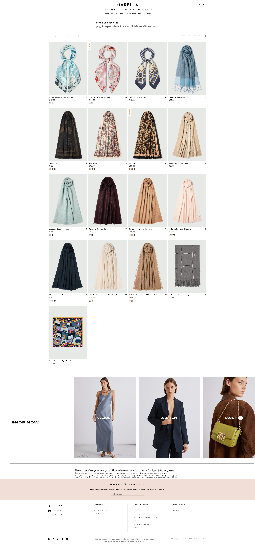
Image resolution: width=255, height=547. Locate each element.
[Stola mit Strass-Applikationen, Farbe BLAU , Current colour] (54, 301)
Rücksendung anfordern (141, 524)
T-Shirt (96, 472)
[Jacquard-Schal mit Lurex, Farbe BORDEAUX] (52, 235)
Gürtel (121, 14)
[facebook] (53, 539)
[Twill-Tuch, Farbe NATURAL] (94, 169)
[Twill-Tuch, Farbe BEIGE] (50, 169)
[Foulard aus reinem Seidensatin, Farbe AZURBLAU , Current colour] (50, 103)
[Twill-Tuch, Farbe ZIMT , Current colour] (132, 169)
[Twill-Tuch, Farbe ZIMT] (52, 169)
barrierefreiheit (139, 541)
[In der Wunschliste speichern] (86, 98)
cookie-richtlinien (130, 539)
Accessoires (147, 14)
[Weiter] (241, 418)
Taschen (114, 14)
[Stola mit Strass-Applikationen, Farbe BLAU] (134, 235)
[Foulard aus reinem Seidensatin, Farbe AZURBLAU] (90, 103)
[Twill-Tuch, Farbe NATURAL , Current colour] (54, 169)
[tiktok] (62, 539)
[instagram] (49, 539)
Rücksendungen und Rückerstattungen (146, 517)
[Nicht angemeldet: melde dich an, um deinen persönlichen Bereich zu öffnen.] (197, 5)
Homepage (52, 36)
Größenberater (138, 528)
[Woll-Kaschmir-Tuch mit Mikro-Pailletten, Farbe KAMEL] (92, 301)
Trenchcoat (152, 470)
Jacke (137, 470)
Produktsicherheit (99, 513)
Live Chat (176, 510)
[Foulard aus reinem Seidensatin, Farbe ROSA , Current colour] (92, 103)
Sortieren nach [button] (186, 36)
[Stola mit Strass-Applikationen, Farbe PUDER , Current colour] (169, 235)
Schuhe (106, 14)
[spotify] (58, 539)
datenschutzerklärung (117, 539)
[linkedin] (67, 539)
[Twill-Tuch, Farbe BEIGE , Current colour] (90, 169)
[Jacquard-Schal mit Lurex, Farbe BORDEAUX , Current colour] (92, 235)
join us (132, 541)
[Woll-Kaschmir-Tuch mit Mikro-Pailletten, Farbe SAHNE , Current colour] (90, 301)
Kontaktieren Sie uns (100, 510)
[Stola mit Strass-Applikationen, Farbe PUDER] (130, 235)
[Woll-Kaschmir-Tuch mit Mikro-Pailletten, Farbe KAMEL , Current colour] (132, 301)
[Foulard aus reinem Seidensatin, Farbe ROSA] (52, 103)
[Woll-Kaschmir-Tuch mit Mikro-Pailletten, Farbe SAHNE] (130, 301)
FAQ (134, 510)
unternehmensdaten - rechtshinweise (116, 541)
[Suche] (193, 5)
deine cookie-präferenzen (145, 539)
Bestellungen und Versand (142, 513)
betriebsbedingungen (102, 539)
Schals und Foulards (133, 14)
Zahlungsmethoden (139, 521)
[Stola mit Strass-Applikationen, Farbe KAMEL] (172, 235)
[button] (200, 36)
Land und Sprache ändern (57, 515)
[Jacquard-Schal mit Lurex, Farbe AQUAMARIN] (90, 235)
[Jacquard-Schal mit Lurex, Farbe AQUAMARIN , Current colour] (50, 235)
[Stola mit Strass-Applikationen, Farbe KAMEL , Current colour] (132, 235)
